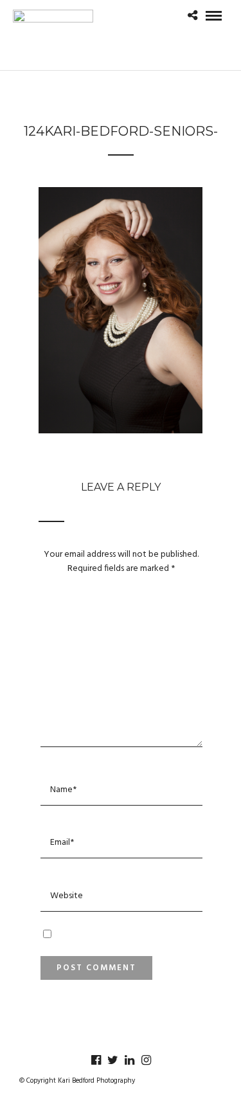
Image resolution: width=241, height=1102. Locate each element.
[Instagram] (146, 1060)
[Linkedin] (129, 1060)
